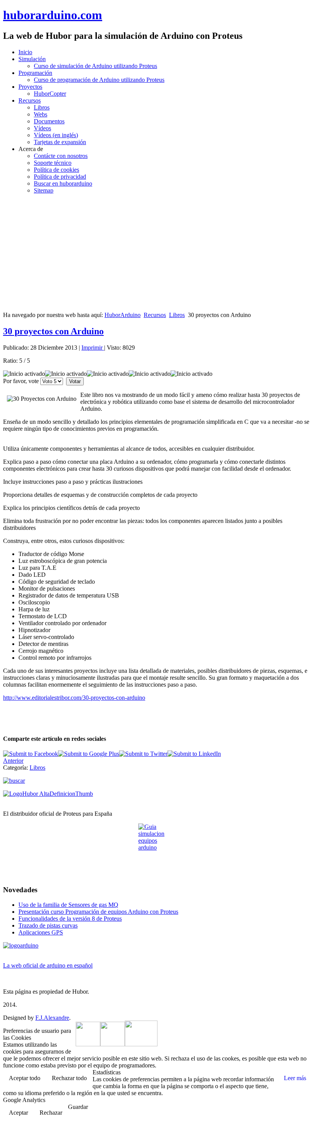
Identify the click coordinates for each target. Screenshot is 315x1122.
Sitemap (43, 190)
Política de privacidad (60, 176)
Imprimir (92, 347)
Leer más (295, 1078)
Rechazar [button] (51, 1112)
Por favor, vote (21, 381)
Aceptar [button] (18, 1112)
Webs (40, 114)
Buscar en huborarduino (63, 183)
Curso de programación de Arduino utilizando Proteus (99, 79)
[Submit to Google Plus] (88, 753)
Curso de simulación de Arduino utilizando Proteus (95, 66)
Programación (35, 73)
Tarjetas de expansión (60, 142)
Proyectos (30, 86)
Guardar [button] (78, 1107)
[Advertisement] (157, 254)
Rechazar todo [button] (69, 1078)
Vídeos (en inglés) (56, 135)
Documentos (49, 121)
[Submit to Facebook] (30, 753)
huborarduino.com (52, 15)
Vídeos (42, 128)
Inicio (25, 52)
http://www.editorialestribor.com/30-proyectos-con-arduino (74, 697)
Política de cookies (56, 169)
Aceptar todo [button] (24, 1078)
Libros (42, 107)
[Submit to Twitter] (143, 753)
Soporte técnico (52, 162)
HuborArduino (122, 315)
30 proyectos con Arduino (53, 331)
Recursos (29, 100)
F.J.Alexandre (52, 1017)
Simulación (32, 59)
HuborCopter (50, 93)
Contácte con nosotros (61, 156)
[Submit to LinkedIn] (194, 753)
